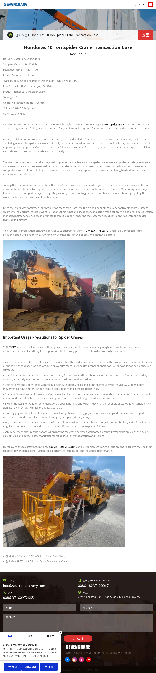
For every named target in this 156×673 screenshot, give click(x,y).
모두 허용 (48, 666)
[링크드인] (81, 659)
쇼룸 (24, 35)
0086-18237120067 (93, 585)
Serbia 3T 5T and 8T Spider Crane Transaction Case (38, 561)
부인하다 (12, 666)
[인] (74, 659)
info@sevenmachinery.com (24, 585)
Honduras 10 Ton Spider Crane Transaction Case (64, 35)
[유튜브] (88, 659)
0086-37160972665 (18, 597)
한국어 (137, 4)
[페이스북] (67, 659)
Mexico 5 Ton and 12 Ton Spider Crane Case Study (37, 556)
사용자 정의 (31, 666)
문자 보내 (78, 638)
